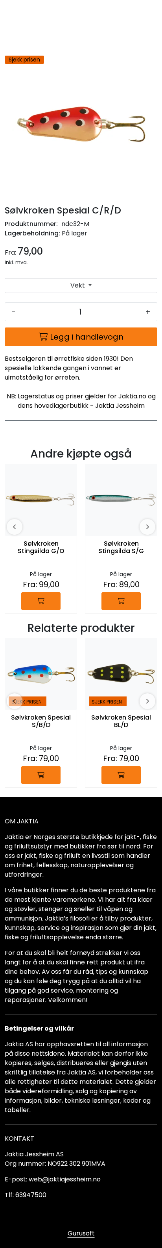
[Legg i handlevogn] (41, 601)
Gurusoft (81, 1233)
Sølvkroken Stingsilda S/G (121, 547)
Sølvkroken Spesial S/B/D (41, 721)
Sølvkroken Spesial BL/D (121, 721)
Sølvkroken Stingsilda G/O (41, 547)
